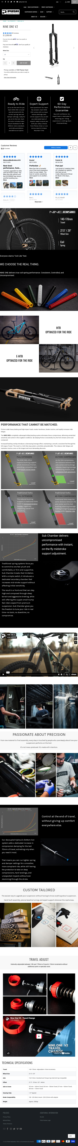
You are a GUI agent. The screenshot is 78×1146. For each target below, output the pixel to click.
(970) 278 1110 (23, 2)
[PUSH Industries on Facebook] (5, 2)
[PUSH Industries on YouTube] (17, 2)
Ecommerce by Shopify (27, 1141)
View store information (10, 77)
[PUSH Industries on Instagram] (8, 2)
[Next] (73, 48)
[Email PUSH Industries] (2, 2)
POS (18, 1141)
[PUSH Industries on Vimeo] (14, 2)
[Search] (73, 12)
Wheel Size (6, 50)
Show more (38, 202)
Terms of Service (7, 1123)
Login (68, 2)
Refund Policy (6, 1120)
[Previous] (33, 48)
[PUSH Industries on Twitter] (11, 2)
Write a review (56, 147)
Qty (4, 59)
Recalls (42, 1117)
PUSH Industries (11, 1141)
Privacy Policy (6, 1117)
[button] (34, 7)
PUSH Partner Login (45, 1120)
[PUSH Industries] (11, 11)
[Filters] (70, 148)
